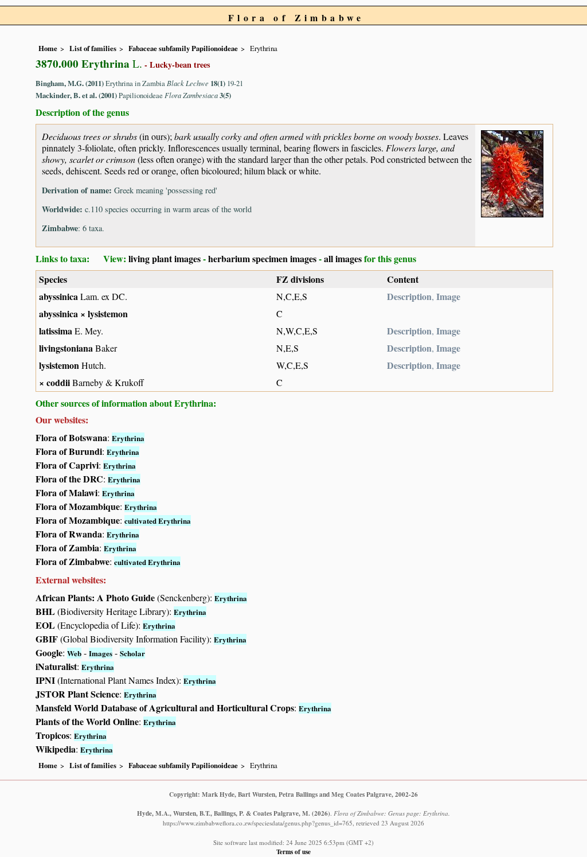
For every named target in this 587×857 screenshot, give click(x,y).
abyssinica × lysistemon (83, 313)
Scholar (132, 653)
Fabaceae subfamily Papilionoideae (183, 48)
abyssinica (58, 296)
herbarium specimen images (262, 258)
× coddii (54, 382)
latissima (55, 330)
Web (74, 653)
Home (47, 48)
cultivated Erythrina (157, 520)
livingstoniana (66, 348)
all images (343, 258)
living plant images (164, 258)
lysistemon (59, 365)
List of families (92, 48)
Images (100, 653)
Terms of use (293, 851)
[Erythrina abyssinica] (512, 171)
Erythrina (128, 438)
